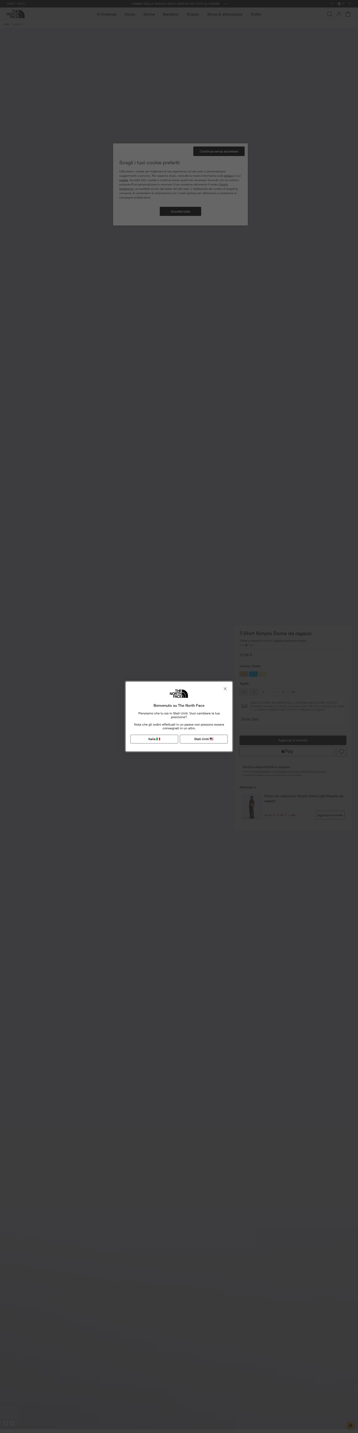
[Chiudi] (225, 688)
